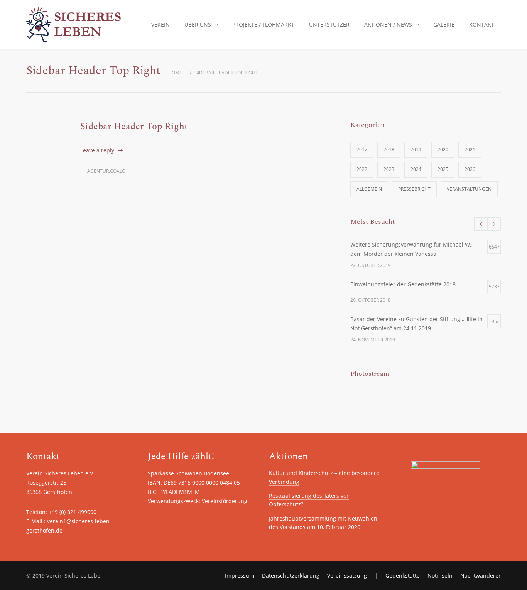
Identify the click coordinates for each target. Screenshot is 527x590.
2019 (415, 149)
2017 (361, 149)
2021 (470, 149)
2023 (388, 169)
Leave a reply (97, 150)
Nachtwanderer (480, 575)
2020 (442, 149)
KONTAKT (481, 24)
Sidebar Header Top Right (134, 127)
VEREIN (160, 24)
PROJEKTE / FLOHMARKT (263, 24)
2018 (388, 149)
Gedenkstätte (402, 575)
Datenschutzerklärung (290, 575)
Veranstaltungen (469, 189)
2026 (470, 169)
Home (175, 72)
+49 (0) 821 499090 (72, 512)
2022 (361, 169)
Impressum (239, 575)
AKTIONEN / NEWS (388, 24)
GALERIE (443, 24)
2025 (442, 169)
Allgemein (369, 189)
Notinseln (440, 575)
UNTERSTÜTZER (329, 24)
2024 (415, 169)
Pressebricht (414, 189)
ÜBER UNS (197, 24)
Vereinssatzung (347, 575)
